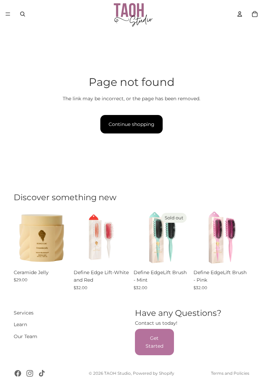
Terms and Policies (230, 373)
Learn (20, 324)
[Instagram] (30, 373)
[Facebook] (18, 373)
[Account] (239, 14)
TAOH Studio (117, 373)
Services (24, 313)
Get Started (154, 342)
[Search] (22, 14)
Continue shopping (131, 124)
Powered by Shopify (153, 373)
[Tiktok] (42, 373)
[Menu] (8, 14)
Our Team (25, 336)
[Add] (59, 255)
